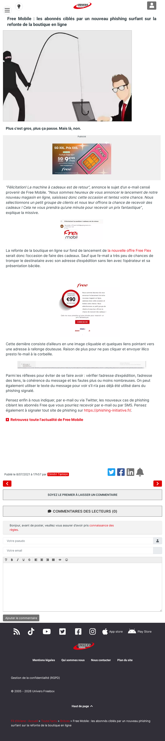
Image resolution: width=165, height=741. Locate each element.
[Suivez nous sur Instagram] (93, 631)
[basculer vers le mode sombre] (19, 6)
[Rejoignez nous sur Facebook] (79, 631)
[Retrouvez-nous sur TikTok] (31, 631)
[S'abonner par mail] (140, 474)
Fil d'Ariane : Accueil (24, 721)
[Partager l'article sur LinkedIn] (131, 474)
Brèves (65, 721)
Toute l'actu (49, 721)
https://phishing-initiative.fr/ (107, 410)
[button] (6, 560)
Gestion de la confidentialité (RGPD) (35, 677)
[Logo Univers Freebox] (82, 5)
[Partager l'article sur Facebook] (122, 474)
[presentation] (6, 560)
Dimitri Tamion (58, 474)
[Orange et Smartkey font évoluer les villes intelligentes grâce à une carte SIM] (8, 484)
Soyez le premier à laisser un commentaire (82, 494)
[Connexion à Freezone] (151, 5)
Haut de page (81, 706)
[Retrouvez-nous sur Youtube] (47, 631)
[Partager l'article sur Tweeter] (112, 474)
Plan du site (125, 660)
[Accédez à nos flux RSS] (17, 631)
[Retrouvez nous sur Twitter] (63, 631)
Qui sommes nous (73, 660)
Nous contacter (101, 660)
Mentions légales (44, 660)
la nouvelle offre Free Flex (129, 250)
